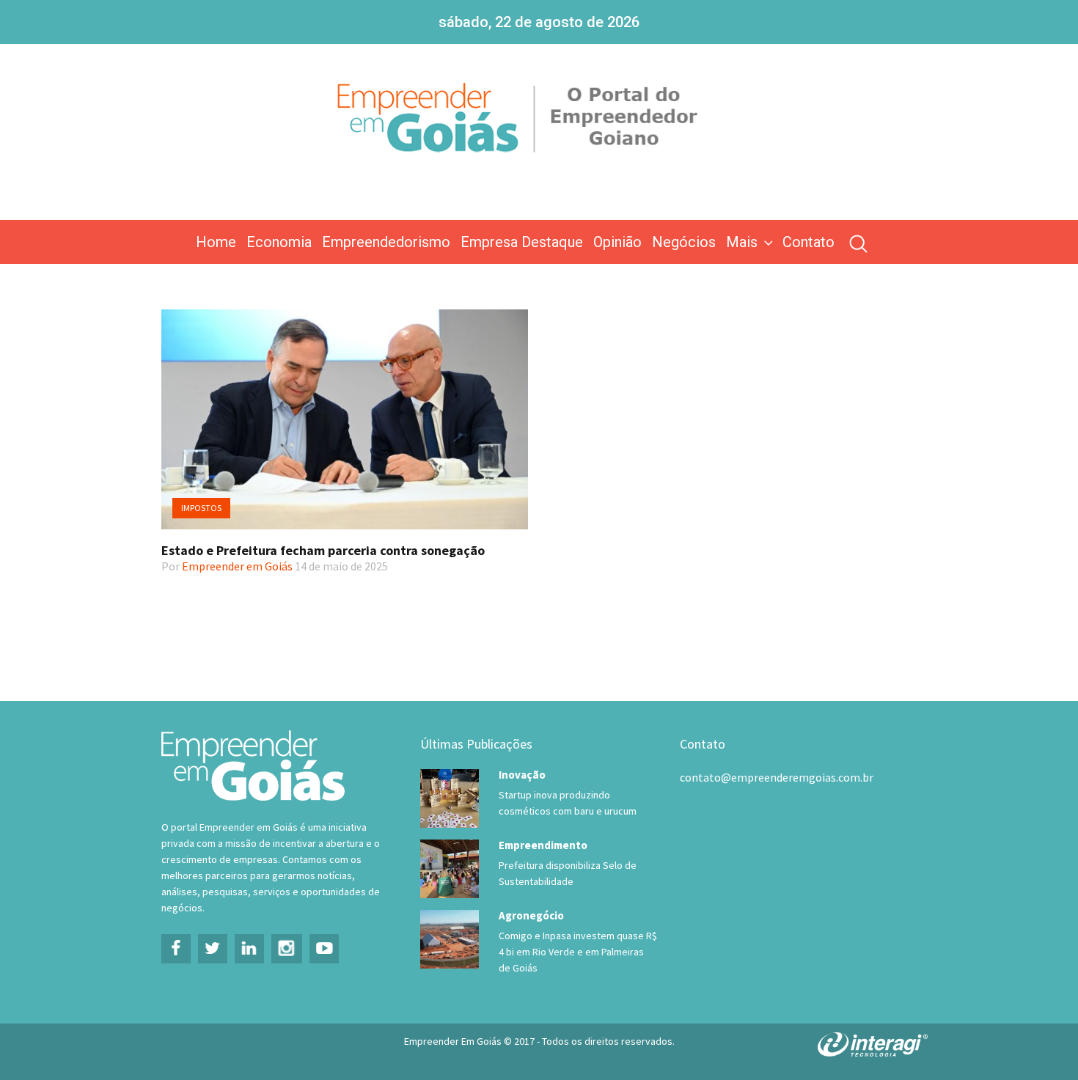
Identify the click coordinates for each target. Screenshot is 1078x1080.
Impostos (201, 507)
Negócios (684, 242)
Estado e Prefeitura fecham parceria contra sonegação (323, 550)
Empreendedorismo (386, 242)
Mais (742, 242)
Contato (808, 242)
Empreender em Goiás (237, 566)
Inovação (522, 775)
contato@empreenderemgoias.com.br (776, 777)
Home (216, 242)
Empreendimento (543, 845)
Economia (279, 242)
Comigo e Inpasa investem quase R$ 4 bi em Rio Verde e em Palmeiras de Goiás (578, 951)
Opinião (617, 242)
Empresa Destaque (522, 242)
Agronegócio (531, 915)
